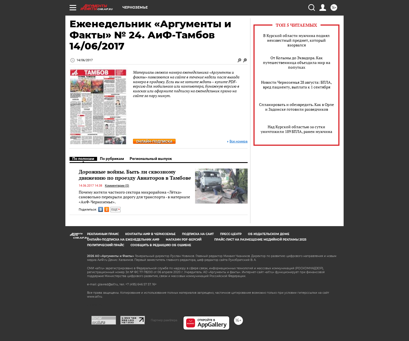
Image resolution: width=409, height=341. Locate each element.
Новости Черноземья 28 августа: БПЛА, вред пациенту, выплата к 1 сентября (296, 84)
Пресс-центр (231, 234)
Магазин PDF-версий (183, 239)
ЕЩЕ (115, 209)
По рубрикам (112, 158)
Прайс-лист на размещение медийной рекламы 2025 (260, 239)
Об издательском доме (268, 234)
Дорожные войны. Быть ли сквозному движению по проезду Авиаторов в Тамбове (135, 174)
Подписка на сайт (198, 234)
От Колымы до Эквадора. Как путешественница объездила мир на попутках (296, 62)
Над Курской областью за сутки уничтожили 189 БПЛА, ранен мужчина (296, 129)
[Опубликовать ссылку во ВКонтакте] (100, 209)
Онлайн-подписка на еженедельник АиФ (123, 239)
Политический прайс (105, 245)
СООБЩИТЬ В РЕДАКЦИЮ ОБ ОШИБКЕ (160, 245)
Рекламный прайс (103, 234)
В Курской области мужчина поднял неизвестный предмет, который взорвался (296, 40)
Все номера (239, 141)
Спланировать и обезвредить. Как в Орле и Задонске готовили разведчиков (296, 107)
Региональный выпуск (151, 158)
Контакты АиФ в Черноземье (150, 234)
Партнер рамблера (164, 320)
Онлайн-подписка (154, 141)
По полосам (83, 158)
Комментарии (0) (117, 185)
